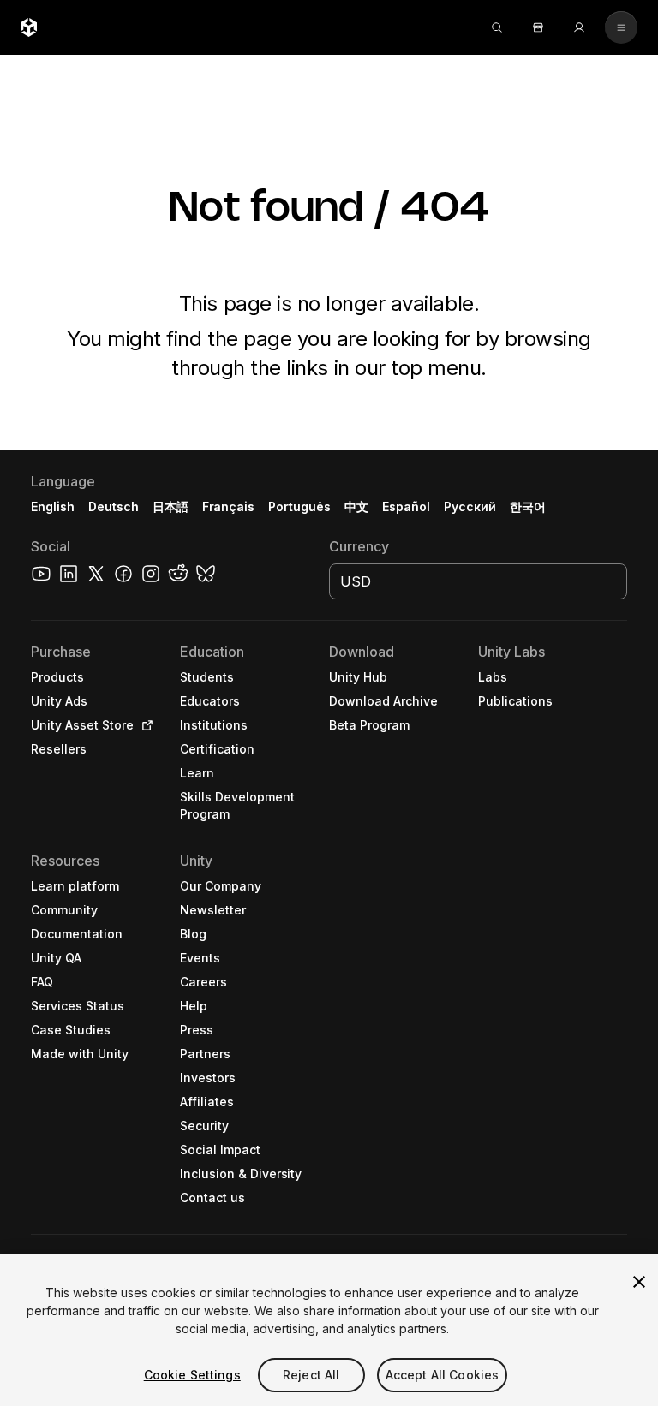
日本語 (170, 506)
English (53, 506)
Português (299, 506)
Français (228, 506)
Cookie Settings (192, 1374)
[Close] (639, 1282)
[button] (329, 928)
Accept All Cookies (442, 1374)
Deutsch (113, 506)
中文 (356, 506)
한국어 (528, 506)
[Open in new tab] (144, 725)
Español (406, 506)
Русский (470, 506)
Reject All (311, 1374)
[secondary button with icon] (621, 27)
